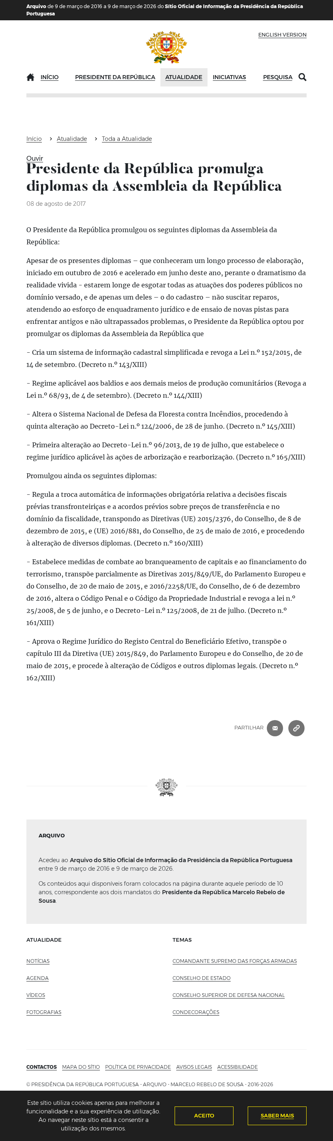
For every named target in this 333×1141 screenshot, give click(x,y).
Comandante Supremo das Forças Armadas (235, 961)
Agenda (37, 978)
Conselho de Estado (202, 978)
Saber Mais (277, 1115)
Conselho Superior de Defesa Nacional (229, 995)
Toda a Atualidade (127, 138)
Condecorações (196, 1012)
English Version (282, 34)
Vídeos (35, 995)
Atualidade (183, 77)
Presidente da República (115, 77)
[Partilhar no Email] (275, 728)
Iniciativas (229, 77)
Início (49, 77)
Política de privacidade (138, 1067)
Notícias (38, 961)
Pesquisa (277, 77)
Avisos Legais (194, 1067)
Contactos (41, 1067)
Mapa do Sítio (81, 1067)
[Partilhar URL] (296, 728)
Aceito (204, 1115)
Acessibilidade (237, 1067)
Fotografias (43, 1012)
